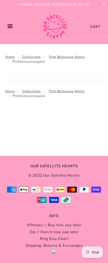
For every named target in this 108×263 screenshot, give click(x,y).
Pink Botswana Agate (67, 57)
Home (10, 57)
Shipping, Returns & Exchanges (54, 245)
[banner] (54, 26)
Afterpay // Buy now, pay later (54, 225)
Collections (31, 57)
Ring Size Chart (54, 238)
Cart (95, 27)
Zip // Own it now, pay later (54, 232)
